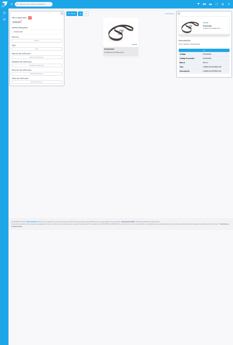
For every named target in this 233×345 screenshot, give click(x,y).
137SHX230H (16, 22)
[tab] (204, 50)
